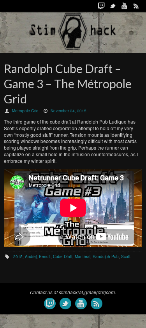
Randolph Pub (106, 256)
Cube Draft (62, 256)
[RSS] (136, 6)
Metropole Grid (25, 110)
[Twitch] (101, 6)
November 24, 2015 (68, 110)
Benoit (45, 256)
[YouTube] (124, 6)
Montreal (82, 256)
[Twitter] (113, 6)
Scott (125, 256)
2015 (18, 256)
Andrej (31, 256)
